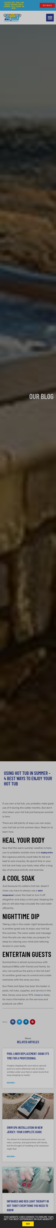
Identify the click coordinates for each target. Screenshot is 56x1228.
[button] (52, 1218)
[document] (28, 614)
